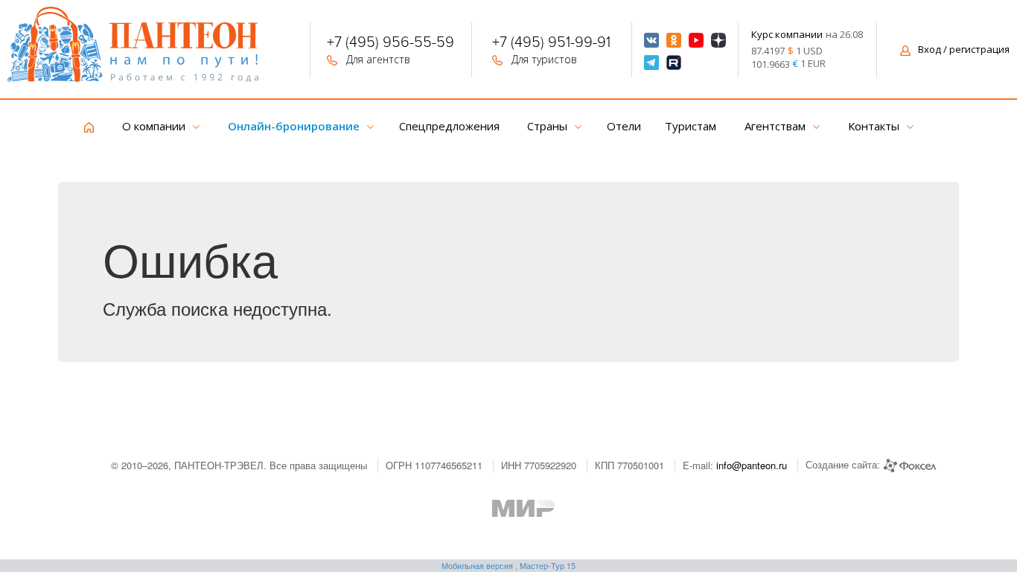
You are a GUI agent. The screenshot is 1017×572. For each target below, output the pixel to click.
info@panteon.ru (751, 465)
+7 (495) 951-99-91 (551, 43)
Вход (964, 49)
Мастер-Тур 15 (548, 565)
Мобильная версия (477, 565)
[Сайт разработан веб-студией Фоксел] (910, 464)
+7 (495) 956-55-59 (390, 43)
